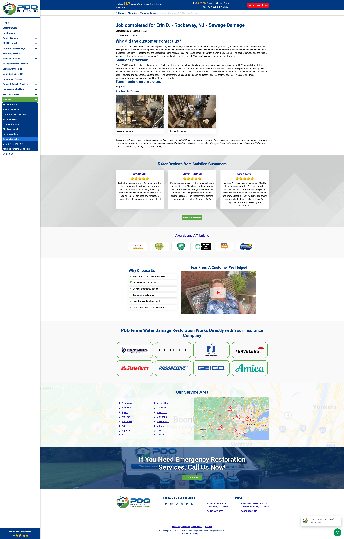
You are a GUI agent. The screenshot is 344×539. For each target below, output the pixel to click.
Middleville (162, 417)
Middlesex (162, 412)
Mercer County (164, 403)
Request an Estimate (258, 5)
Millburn (161, 430)
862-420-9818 (250, 511)
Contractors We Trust (13, 144)
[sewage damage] (140, 111)
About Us (132, 13)
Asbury (125, 426)
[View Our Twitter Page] (166, 503)
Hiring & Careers (11, 124)
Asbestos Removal (12, 58)
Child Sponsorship (11, 129)
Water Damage (10, 28)
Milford (160, 426)
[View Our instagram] (192, 503)
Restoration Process (12, 79)
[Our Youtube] (182, 503)
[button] (36, 28)
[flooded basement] (192, 111)
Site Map (208, 526)
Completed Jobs (148, 13)
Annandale (127, 421)
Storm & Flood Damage (14, 48)
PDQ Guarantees (11, 94)
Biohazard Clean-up (12, 69)
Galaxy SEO (197, 533)
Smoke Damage (10, 38)
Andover (126, 417)
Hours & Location (11, 109)
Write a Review (10, 119)
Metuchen (161, 407)
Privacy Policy (197, 526)
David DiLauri (139, 173)
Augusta (126, 430)
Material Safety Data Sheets (16, 149)
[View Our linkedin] (187, 503)
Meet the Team (10, 104)
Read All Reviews (192, 217)
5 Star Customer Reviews (15, 114)
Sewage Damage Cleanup (15, 63)
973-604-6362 (192, 477)
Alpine (125, 412)
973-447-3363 (220, 7)
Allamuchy (127, 403)
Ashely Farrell (244, 173)
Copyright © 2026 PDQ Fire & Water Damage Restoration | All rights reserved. (193, 531)
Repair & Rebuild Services (15, 84)
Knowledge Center (11, 134)
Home (121, 13)
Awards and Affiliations (192, 235)
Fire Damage (9, 33)
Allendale (126, 407)
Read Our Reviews (20, 531)
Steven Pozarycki (192, 173)
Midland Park (163, 421)
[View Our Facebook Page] (171, 503)
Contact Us (185, 526)
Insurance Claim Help (13, 89)
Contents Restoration (13, 74)
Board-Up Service (11, 53)
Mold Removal (10, 43)
